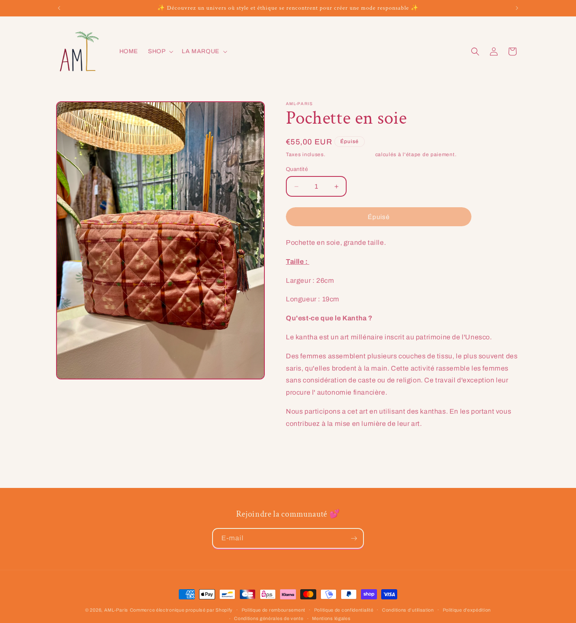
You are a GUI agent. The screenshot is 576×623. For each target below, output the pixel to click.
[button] (160, 51)
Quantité (297, 169)
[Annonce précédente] (59, 8)
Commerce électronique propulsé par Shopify (181, 609)
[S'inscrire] (354, 538)
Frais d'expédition (350, 154)
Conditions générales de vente (268, 618)
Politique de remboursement (273, 609)
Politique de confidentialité (344, 609)
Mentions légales (331, 618)
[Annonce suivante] (517, 8)
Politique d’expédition (467, 609)
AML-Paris (116, 609)
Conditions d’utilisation (408, 609)
